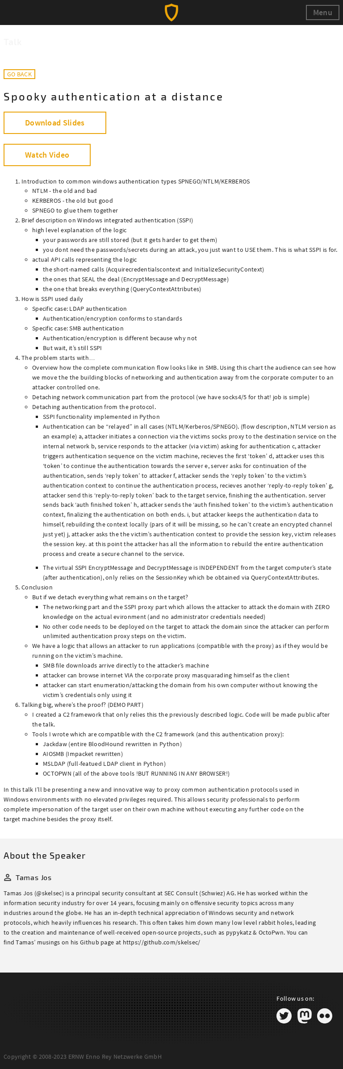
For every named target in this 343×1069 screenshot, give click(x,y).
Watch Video (47, 155)
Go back (19, 74)
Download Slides (55, 122)
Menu (322, 12)
